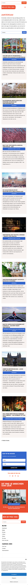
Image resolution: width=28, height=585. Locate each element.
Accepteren (14, 574)
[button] (26, 559)
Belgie (3, 530)
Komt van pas (5, 540)
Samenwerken (5, 550)
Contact (4, 548)
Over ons (4, 546)
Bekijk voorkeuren (14, 581)
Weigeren (14, 578)
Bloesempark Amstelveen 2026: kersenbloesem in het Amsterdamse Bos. (12, 102)
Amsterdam (14, 59)
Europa (3, 532)
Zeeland (17, 504)
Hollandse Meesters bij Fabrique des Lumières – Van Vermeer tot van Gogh (14, 415)
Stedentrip (20, 418)
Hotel (10, 504)
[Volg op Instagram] (13, 476)
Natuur (10, 329)
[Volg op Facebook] (10, 476)
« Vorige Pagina (5, 440)
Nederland (14, 329)
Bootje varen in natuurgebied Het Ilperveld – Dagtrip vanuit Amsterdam (13, 326)
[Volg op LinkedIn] (18, 476)
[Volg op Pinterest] (15, 476)
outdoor (14, 330)
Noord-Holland (20, 329)
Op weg (4, 538)
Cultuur (3, 534)
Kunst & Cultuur (16, 148)
